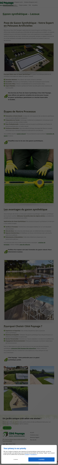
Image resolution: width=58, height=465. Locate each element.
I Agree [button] (41, 459)
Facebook (33, 454)
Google (27, 454)
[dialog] (29, 454)
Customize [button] (16, 459)
